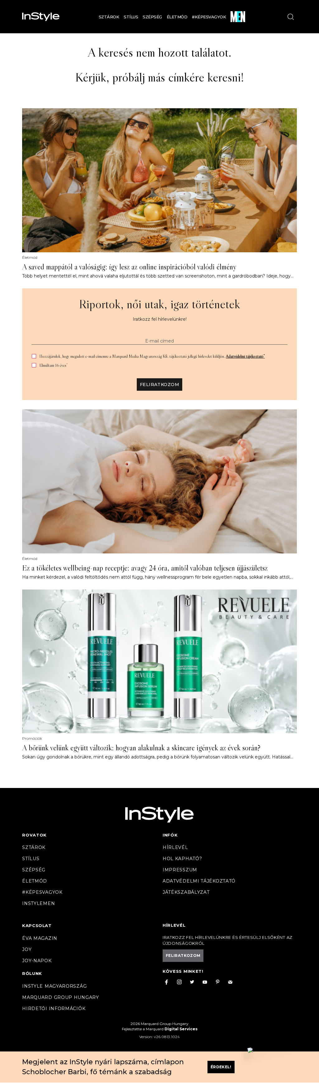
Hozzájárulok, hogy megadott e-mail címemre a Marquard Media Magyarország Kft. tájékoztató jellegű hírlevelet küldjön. (152, 356)
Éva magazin (39, 938)
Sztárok (109, 16)
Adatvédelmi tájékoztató (245, 356)
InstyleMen (38, 903)
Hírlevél (175, 847)
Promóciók (32, 738)
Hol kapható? (182, 858)
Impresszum (180, 870)
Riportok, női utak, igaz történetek (159, 304)
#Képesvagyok (209, 16)
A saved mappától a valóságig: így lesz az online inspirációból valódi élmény (129, 267)
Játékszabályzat (186, 892)
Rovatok (34, 834)
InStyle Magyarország (54, 986)
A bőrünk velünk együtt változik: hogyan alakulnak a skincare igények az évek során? (141, 747)
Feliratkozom (159, 384)
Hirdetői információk (53, 1008)
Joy (26, 949)
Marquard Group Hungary (60, 997)
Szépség (152, 16)
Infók (170, 834)
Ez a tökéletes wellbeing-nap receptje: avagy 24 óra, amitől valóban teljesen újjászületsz (145, 568)
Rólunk (32, 973)
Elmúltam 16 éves (53, 365)
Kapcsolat (36, 925)
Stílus (131, 16)
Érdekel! (221, 1067)
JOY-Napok (36, 960)
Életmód (177, 16)
